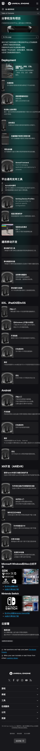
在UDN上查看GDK (11, 586)
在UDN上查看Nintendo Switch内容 (17, 613)
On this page (7, 37)
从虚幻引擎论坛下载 (12, 589)
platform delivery (7, 641)
